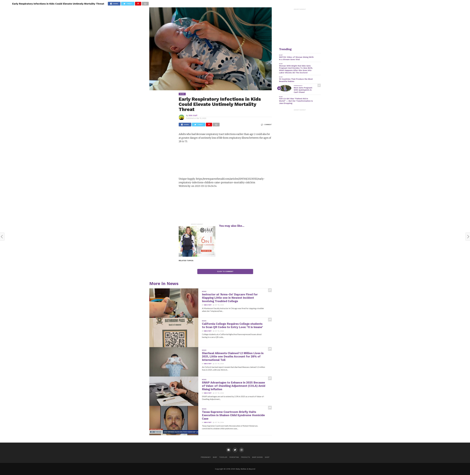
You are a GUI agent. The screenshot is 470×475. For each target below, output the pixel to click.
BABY (215, 457)
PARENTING (234, 457)
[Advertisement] (197, 161)
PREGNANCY (206, 457)
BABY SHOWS (257, 457)
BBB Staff (193, 115)
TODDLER (223, 457)
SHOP (267, 457)
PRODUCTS (245, 457)
